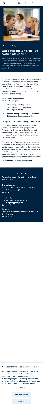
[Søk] (19, 3)
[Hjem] (4, 3)
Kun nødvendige (21, 394)
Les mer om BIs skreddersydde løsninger (17, 160)
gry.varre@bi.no (14, 214)
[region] (21, 385)
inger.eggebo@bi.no (15, 203)
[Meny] (39, 3)
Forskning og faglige (10, 46)
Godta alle (22, 401)
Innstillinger (21, 388)
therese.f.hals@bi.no (15, 190)
